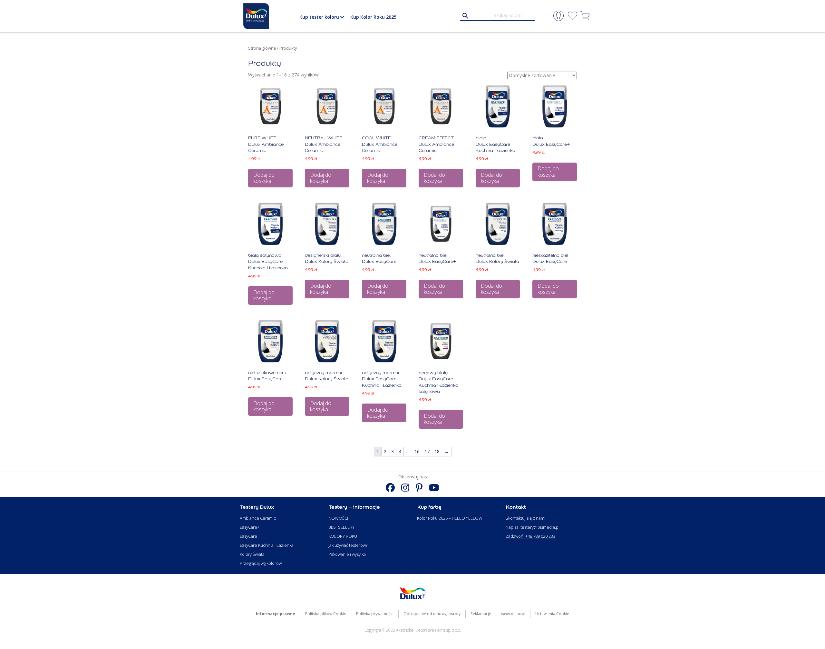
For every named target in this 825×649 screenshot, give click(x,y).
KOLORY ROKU (342, 536)
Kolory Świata (252, 554)
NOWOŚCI (338, 518)
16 (417, 451)
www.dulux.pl (513, 613)
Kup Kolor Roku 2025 (373, 17)
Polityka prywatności (374, 613)
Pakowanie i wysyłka (347, 554)
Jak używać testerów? (347, 545)
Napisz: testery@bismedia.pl (532, 527)
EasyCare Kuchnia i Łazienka (267, 545)
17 (427, 451)
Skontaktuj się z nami (525, 518)
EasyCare (248, 536)
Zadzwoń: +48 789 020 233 (530, 536)
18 (437, 451)
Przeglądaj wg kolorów (261, 563)
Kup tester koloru (319, 17)
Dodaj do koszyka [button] (264, 178)
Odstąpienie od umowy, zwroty (432, 613)
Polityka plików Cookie (325, 613)
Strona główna (262, 48)
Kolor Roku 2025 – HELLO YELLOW (449, 518)
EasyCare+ (249, 527)
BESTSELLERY (341, 527)
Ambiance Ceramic (258, 518)
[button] (342, 17)
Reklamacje (481, 613)
